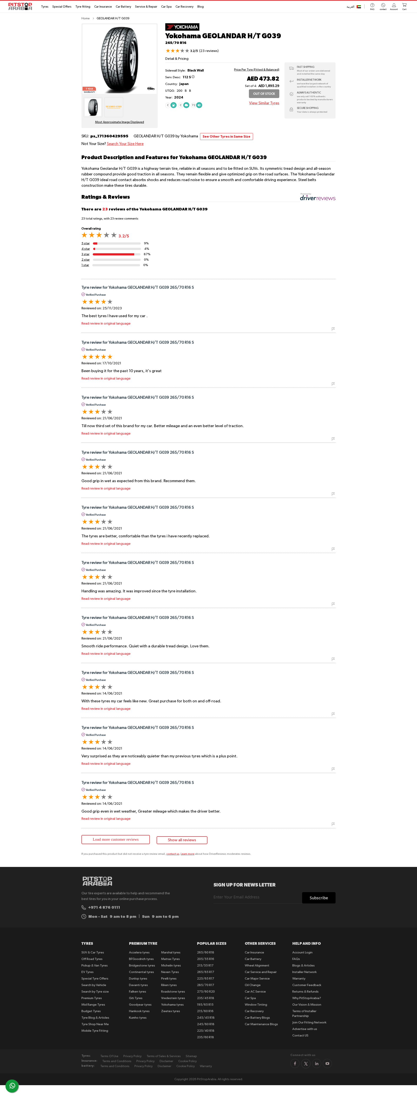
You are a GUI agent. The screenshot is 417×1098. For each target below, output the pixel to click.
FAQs (296, 959)
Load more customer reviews (116, 839)
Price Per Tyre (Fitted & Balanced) (256, 69)
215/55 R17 (205, 965)
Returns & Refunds (305, 991)
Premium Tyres (91, 998)
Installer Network (304, 972)
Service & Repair (146, 6)
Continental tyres (141, 972)
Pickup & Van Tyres (94, 965)
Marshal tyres (170, 952)
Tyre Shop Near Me (95, 1024)
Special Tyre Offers (94, 978)
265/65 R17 (205, 972)
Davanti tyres (138, 985)
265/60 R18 (205, 952)
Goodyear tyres (140, 1004)
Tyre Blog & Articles (95, 1017)
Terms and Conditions (116, 1061)
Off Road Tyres (92, 959)
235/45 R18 (205, 998)
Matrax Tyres (170, 959)
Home (85, 18)
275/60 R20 (206, 991)
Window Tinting (256, 1004)
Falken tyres (137, 991)
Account (394, 9)
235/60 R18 (205, 1037)
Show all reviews (182, 840)
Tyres (44, 6)
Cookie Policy (187, 1061)
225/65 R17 (205, 978)
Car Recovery (184, 6)
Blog (200, 6)
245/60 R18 (205, 1024)
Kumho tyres (138, 1017)
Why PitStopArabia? (306, 998)
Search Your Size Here (125, 144)
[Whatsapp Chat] (12, 1085)
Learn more (187, 854)
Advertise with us (304, 1029)
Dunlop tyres (138, 978)
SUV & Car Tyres (92, 952)
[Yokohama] (182, 29)
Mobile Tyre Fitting (94, 1030)
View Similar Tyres (264, 103)
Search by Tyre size (95, 991)
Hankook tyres (139, 1011)
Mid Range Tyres (93, 1004)
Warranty (298, 978)
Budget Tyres (91, 1011)
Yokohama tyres (172, 1004)
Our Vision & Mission (306, 1004)
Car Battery (123, 6)
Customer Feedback (306, 985)
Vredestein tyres (173, 998)
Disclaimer (166, 1061)
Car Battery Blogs (257, 1017)
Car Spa (166, 6)
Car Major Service (257, 978)
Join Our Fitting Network (309, 1022)
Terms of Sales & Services (164, 1056)
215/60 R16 (205, 1011)
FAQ (372, 9)
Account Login (302, 952)
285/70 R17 (205, 985)
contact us (172, 854)
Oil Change (253, 985)
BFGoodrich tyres (141, 959)
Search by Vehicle (93, 985)
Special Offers (61, 6)
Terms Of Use (109, 1056)
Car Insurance (103, 6)
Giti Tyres (135, 998)
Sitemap (191, 1056)
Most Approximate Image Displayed (119, 122)
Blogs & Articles (303, 965)
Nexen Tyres (170, 972)
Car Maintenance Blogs (261, 1024)
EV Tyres (87, 972)
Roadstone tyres (173, 991)
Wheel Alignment (257, 965)
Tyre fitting (82, 6)
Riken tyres (169, 985)
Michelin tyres (171, 965)
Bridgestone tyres (142, 965)
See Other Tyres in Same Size (226, 136)
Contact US (300, 1035)
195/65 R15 (205, 1004)
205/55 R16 (205, 959)
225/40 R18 (205, 1030)
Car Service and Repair (261, 972)
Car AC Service (255, 991)
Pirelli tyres (169, 978)
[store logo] (21, 6)
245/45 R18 (206, 1017)
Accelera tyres (139, 952)
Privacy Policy (132, 1056)
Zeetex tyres (170, 1011)
